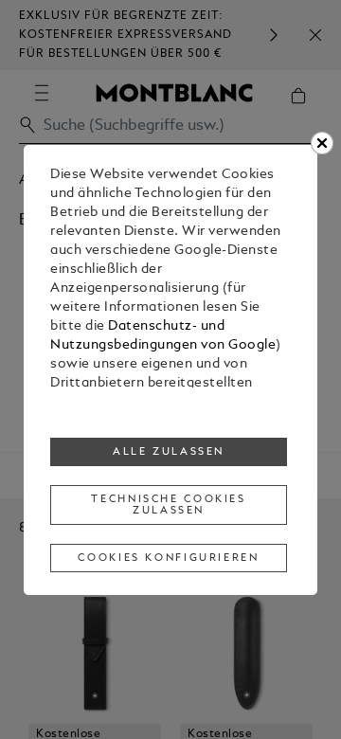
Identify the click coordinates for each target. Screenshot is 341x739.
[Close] (322, 143)
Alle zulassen (168, 452)
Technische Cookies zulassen (168, 505)
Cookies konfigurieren (168, 558)
